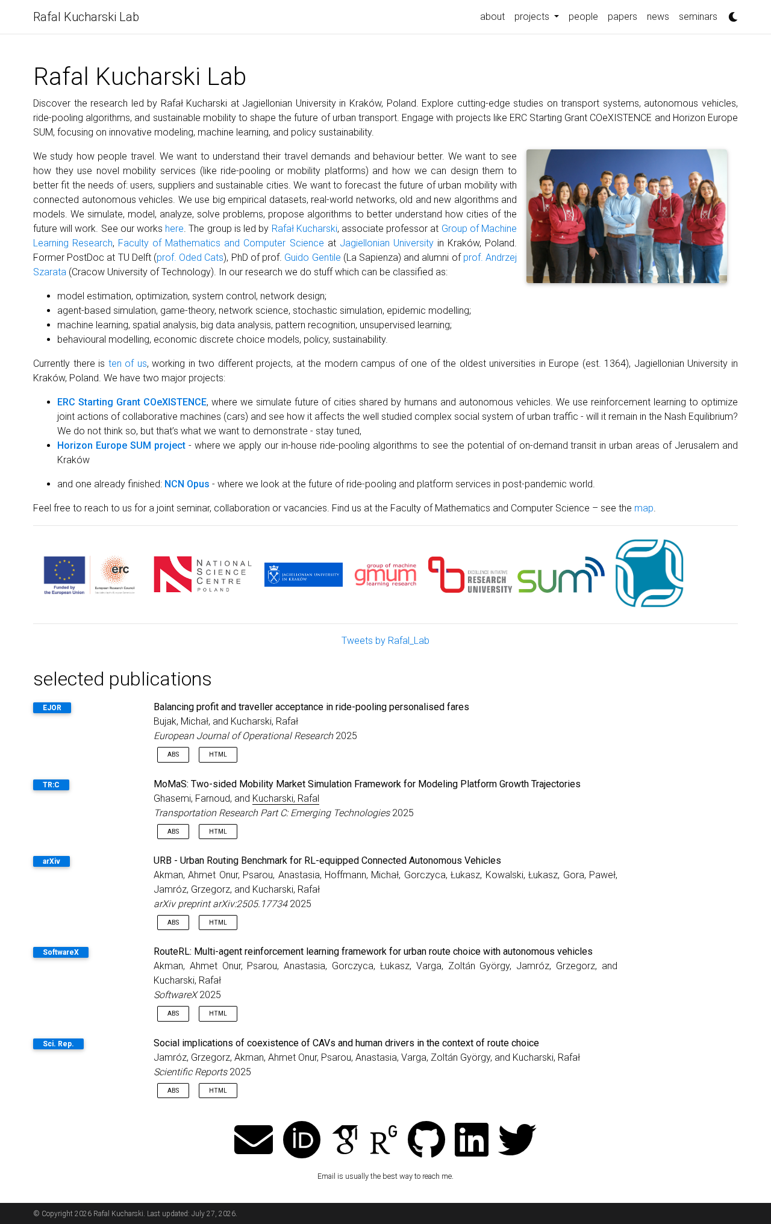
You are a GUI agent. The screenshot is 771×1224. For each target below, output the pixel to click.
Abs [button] (173, 754)
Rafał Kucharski (304, 228)
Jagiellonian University (387, 243)
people (583, 16)
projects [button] (533, 16)
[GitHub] (426, 1141)
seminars (698, 16)
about (492, 16)
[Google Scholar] (345, 1141)
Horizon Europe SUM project (121, 445)
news (658, 16)
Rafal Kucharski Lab (86, 17)
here (174, 228)
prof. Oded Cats (190, 257)
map (644, 508)
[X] (517, 1141)
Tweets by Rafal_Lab (385, 640)
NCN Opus (187, 484)
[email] (253, 1141)
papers (622, 16)
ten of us (127, 363)
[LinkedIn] (472, 1141)
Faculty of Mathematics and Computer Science (220, 243)
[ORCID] (301, 1141)
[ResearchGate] (383, 1141)
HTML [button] (218, 754)
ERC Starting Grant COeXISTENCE (132, 402)
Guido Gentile (312, 257)
